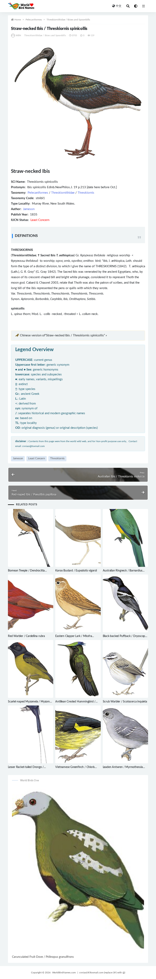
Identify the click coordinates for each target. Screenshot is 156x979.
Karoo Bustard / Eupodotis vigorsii (76, 570)
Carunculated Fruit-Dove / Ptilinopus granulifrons (43, 957)
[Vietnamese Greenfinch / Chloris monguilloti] (78, 734)
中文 (118, 6)
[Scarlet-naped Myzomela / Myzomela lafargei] (30, 669)
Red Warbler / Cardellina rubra (26, 636)
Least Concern (36, 458)
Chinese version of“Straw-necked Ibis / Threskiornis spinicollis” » (63, 335)
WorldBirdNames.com (64, 972)
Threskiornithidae (63, 192)
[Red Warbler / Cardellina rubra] (30, 603)
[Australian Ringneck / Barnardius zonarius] (125, 538)
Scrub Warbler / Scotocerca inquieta (125, 701)
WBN (18, 35)
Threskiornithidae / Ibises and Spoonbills (68, 19)
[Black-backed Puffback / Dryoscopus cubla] (125, 603)
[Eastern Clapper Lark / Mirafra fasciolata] (78, 603)
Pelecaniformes (34, 19)
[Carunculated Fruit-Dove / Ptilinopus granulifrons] (78, 870)
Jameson (29, 209)
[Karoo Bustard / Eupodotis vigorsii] (78, 538)
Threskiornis (86, 192)
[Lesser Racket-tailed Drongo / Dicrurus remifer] (30, 734)
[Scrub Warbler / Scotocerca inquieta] (125, 669)
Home (17, 19)
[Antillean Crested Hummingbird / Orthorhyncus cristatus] (78, 669)
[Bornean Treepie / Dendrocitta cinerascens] (30, 538)
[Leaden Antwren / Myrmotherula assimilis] (125, 734)
